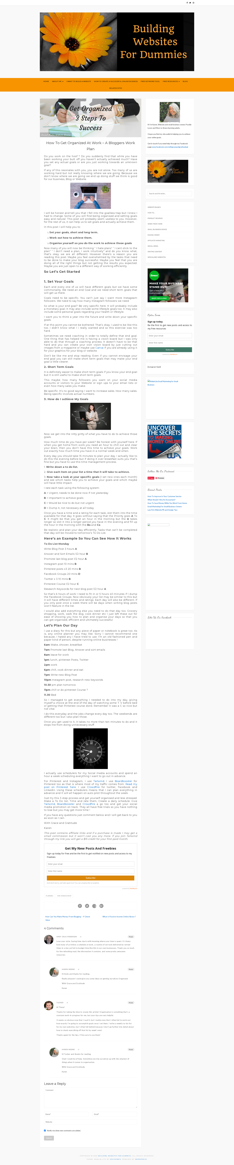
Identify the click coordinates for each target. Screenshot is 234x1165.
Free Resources (170, 81)
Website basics (62, 135)
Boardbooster (123, 781)
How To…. (151, 213)
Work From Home (155, 224)
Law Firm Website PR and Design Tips (162, 510)
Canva (99, 347)
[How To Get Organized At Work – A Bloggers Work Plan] (90, 118)
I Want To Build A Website (78, 81)
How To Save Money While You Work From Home (167, 503)
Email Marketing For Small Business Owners (165, 506)
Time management (64, 896)
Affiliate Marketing (156, 240)
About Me (57, 81)
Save (95, 906)
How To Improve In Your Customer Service (164, 496)
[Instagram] (193, 3)
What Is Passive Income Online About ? (119, 917)
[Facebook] (187, 3)
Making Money (154, 235)
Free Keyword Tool (150, 81)
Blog (185, 81)
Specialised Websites (157, 257)
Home (46, 81)
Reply (131, 936)
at (80, 937)
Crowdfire (93, 787)
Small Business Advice (157, 229)
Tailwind (98, 781)
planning (49, 896)
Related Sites (115, 88)
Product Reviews (155, 218)
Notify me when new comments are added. (64, 1131)
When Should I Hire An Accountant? (162, 500)
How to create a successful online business (116, 81)
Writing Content (155, 252)
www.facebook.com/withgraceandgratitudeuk (170, 147)
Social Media (48, 135)
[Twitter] (190, 3)
